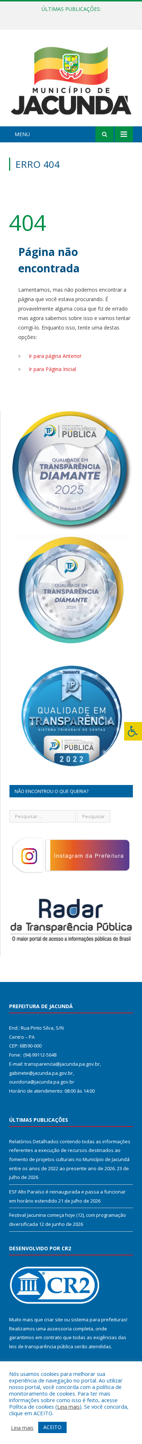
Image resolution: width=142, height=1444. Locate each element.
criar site (53, 1319)
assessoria (59, 1328)
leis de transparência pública (41, 1346)
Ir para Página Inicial (52, 369)
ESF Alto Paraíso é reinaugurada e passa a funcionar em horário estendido (73, 16)
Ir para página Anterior (55, 355)
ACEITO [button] (52, 1427)
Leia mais (68, 1406)
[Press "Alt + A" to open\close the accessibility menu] (133, 731)
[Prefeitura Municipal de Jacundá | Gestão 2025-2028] (71, 79)
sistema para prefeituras (98, 1319)
